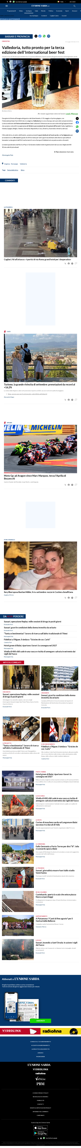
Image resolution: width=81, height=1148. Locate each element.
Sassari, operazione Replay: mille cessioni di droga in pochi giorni (32, 621)
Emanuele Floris (8, 624)
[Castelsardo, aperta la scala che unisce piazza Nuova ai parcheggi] (18, 901)
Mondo (43, 11)
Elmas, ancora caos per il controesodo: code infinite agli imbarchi (27, 394)
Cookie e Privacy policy (40, 1093)
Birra (22, 170)
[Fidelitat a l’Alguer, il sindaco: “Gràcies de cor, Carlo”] (59, 729)
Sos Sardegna (34, 15)
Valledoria (23, 164)
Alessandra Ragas (9, 397)
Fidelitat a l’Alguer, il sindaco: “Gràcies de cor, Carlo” (27, 639)
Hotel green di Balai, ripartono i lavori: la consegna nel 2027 (30, 645)
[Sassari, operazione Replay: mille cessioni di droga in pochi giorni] (21, 677)
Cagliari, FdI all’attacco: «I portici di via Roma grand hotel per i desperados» (37, 259)
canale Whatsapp (72, 114)
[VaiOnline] (40, 1080)
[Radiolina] (60, 1031)
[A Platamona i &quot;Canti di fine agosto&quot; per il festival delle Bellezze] (18, 925)
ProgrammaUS (11, 11)
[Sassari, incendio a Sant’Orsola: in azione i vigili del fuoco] (18, 949)
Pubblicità (40, 1100)
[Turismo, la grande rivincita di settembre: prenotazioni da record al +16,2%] (40, 358)
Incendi (64, 15)
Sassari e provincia (17, 36)
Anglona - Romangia (11, 164)
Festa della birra (12, 170)
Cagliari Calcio (54, 15)
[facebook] (10, 2)
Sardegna (29, 11)
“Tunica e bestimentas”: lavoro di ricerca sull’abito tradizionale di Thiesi (35, 633)
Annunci (74, 11)
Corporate (40, 1115)
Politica (51, 11)
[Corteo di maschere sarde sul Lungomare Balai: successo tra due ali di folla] (18, 829)
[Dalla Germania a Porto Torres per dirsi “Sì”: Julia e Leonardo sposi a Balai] (18, 853)
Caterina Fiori (8, 642)
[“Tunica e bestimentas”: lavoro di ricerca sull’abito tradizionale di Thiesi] (21, 728)
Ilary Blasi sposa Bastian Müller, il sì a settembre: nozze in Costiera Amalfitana (38, 592)
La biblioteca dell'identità (40, 1049)
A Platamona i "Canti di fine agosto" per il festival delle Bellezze (54, 919)
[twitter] (7, 2)
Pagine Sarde (40, 1056)
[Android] (40, 1133)
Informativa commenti (40, 1111)
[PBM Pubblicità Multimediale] (40, 1084)
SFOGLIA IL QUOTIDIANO (9, 19)
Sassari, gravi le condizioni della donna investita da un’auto (30, 627)
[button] (35, 36)
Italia (36, 11)
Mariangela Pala (7, 155)
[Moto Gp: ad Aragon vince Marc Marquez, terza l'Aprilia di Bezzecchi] (40, 449)
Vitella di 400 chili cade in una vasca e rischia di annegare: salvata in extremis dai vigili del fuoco (57, 799)
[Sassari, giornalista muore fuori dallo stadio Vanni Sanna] (18, 877)
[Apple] (40, 1127)
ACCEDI (72, 2)
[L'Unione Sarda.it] (40, 6)
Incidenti (44, 15)
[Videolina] (20, 1031)
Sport (67, 11)
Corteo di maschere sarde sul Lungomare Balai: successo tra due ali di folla (57, 823)
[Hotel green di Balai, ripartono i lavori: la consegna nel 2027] (18, 781)
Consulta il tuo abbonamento (40, 1041)
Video (21, 11)
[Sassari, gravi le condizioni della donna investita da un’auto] (59, 678)
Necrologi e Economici (40, 1096)
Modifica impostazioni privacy (40, 1108)
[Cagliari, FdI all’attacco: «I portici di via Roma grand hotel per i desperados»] (40, 233)
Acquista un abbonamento (40, 1045)
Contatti (40, 1104)
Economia (59, 11)
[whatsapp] (13, 2)
